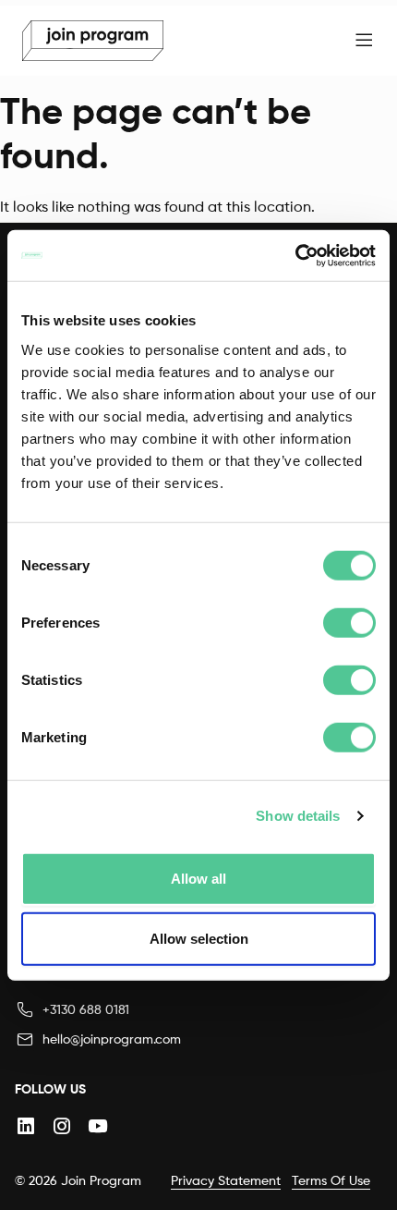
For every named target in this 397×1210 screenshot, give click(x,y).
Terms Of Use (331, 1180)
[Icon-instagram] (61, 1125)
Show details (298, 816)
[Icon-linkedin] (25, 1125)
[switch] (349, 622)
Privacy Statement (226, 1180)
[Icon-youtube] (98, 1125)
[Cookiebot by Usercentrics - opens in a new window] (295, 255)
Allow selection (199, 939)
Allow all (198, 878)
